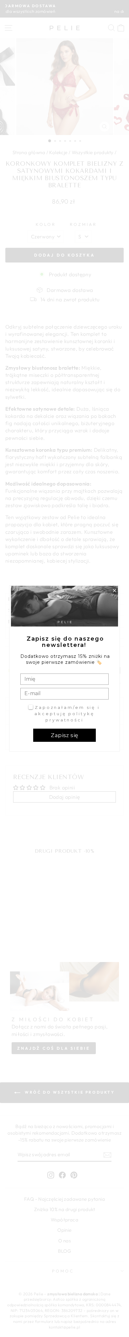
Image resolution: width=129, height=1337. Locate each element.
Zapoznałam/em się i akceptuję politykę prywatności (67, 713)
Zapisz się (64, 735)
